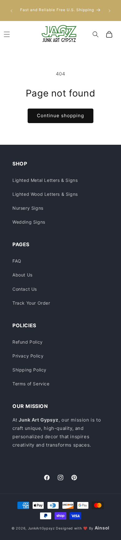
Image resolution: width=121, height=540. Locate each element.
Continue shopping (60, 115)
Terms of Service (31, 383)
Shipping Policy (29, 369)
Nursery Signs (27, 208)
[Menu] (7, 34)
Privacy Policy (27, 355)
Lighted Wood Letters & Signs (45, 194)
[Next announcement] (109, 10)
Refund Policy (27, 342)
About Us (22, 274)
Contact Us (24, 289)
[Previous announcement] (11, 10)
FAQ (16, 261)
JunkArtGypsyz (41, 528)
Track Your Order (31, 303)
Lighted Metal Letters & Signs (45, 180)
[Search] (95, 34)
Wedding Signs (28, 222)
